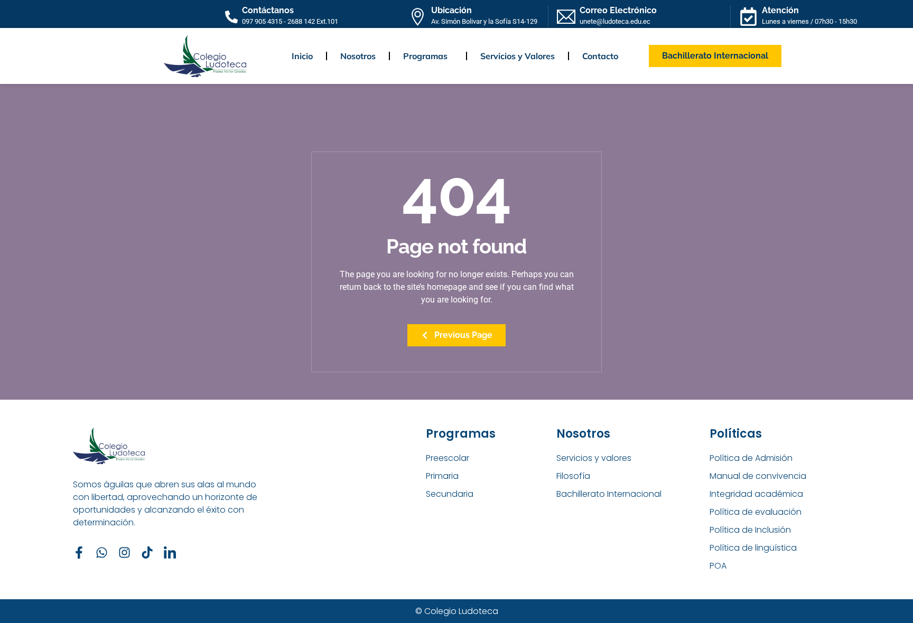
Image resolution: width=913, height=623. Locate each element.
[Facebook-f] (79, 552)
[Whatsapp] (102, 552)
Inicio (302, 56)
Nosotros (358, 56)
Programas (425, 56)
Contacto (600, 56)
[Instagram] (124, 552)
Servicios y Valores (517, 56)
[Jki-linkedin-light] (170, 552)
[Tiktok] (147, 552)
